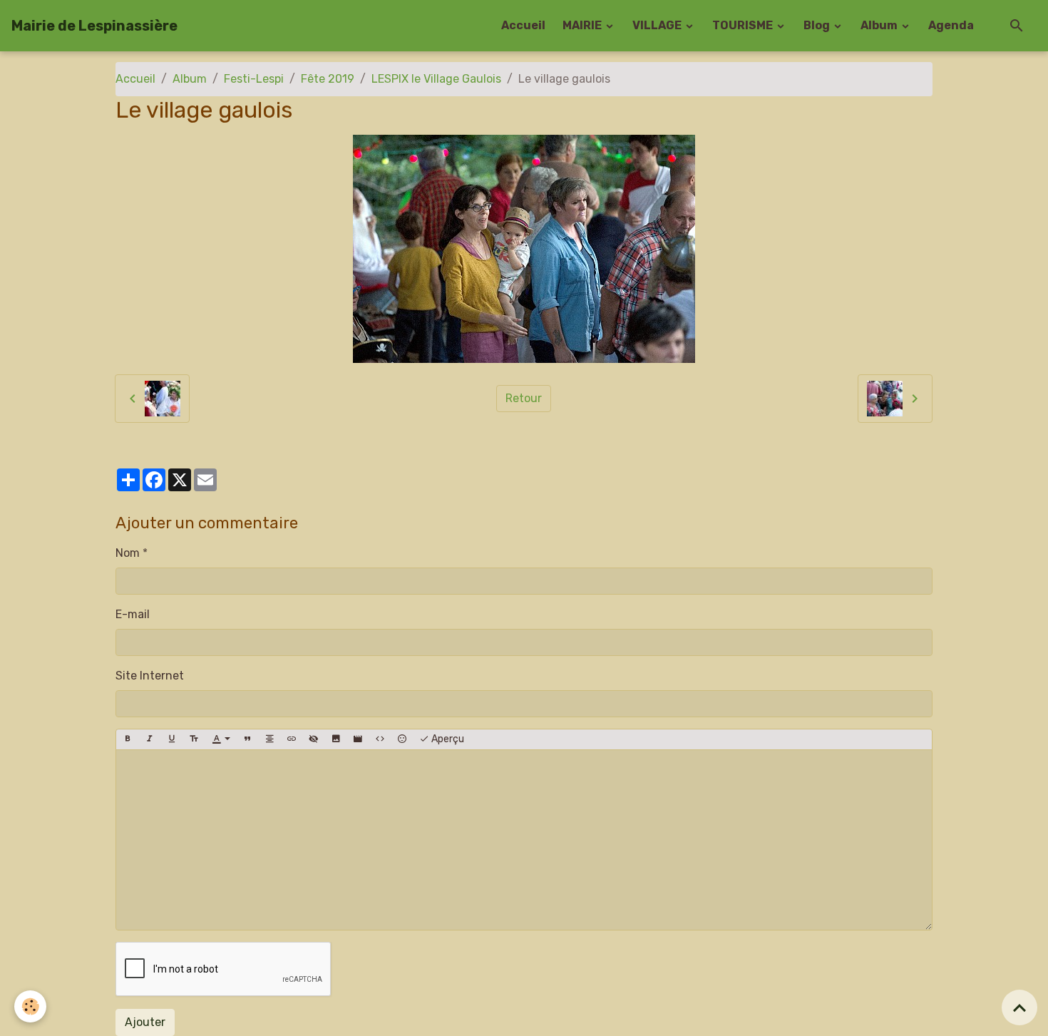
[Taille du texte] (194, 739)
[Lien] (291, 739)
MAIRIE (583, 25)
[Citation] (247, 739)
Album (880, 25)
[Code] (380, 739)
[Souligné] (171, 739)
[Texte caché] (313, 739)
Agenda (951, 25)
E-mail (132, 614)
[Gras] (127, 739)
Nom (127, 553)
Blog (817, 25)
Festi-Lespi (254, 79)
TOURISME (743, 25)
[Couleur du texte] (221, 739)
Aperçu (446, 739)
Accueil (523, 25)
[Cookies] (30, 1006)
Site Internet (149, 675)
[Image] (335, 739)
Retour (523, 398)
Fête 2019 (327, 79)
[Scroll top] (1019, 1007)
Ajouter (145, 1022)
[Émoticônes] (402, 739)
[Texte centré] (269, 739)
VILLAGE (658, 25)
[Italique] (149, 739)
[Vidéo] (357, 739)
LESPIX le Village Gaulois (436, 79)
